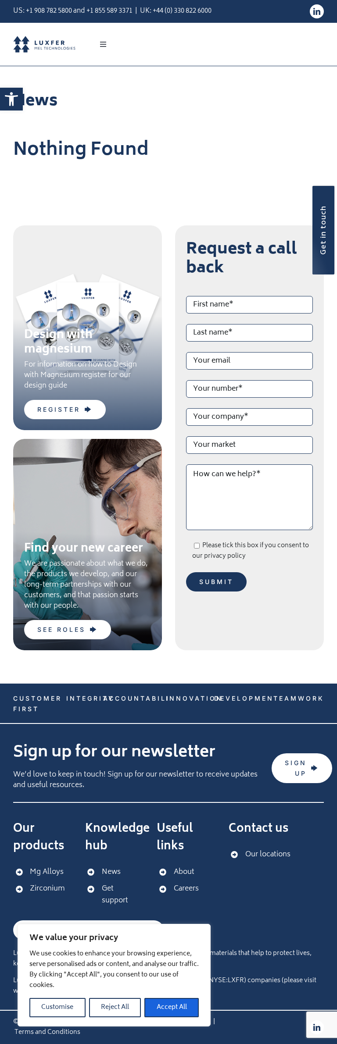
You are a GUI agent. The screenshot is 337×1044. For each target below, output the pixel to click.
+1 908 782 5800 (49, 11)
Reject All (115, 1007)
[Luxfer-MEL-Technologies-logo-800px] (44, 39)
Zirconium (47, 889)
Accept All (172, 1007)
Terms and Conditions (47, 1032)
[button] (11, 99)
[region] (114, 975)
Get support (115, 895)
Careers (186, 889)
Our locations (267, 854)
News (111, 872)
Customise (57, 1007)
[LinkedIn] (317, 11)
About (184, 872)
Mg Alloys (47, 872)
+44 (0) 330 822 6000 (182, 11)
